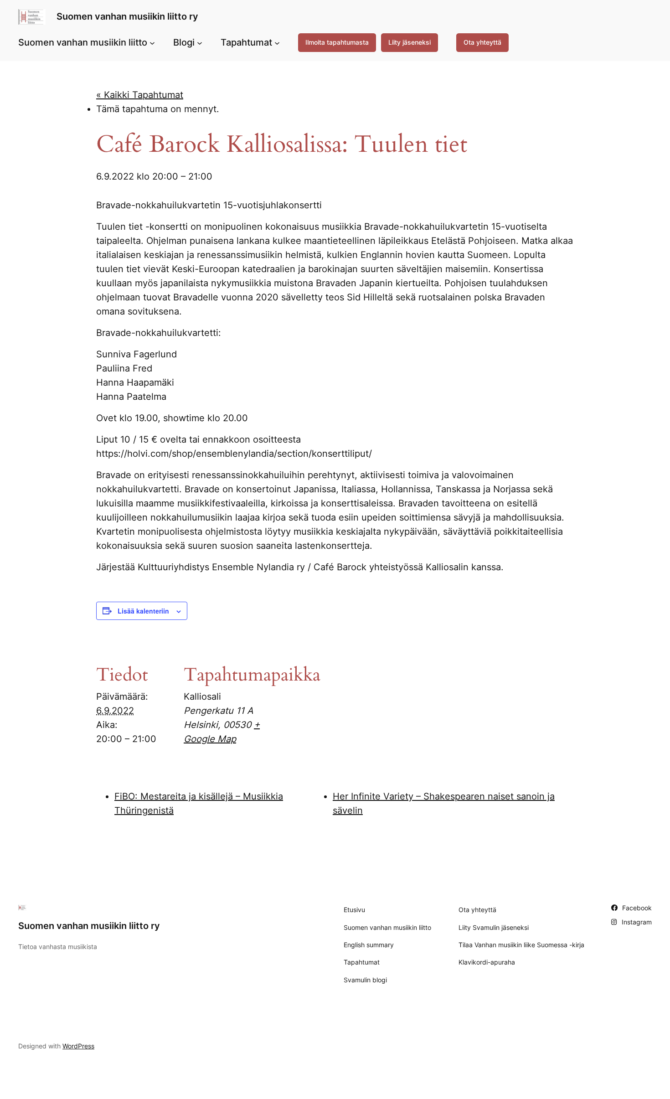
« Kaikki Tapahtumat (139, 94)
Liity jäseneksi (409, 42)
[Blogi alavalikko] (199, 42)
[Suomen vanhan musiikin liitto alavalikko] (152, 42)
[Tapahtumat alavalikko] (277, 42)
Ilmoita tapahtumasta (337, 42)
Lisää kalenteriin (143, 610)
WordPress (78, 1046)
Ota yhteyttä (482, 42)
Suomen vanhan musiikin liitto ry (127, 16)
